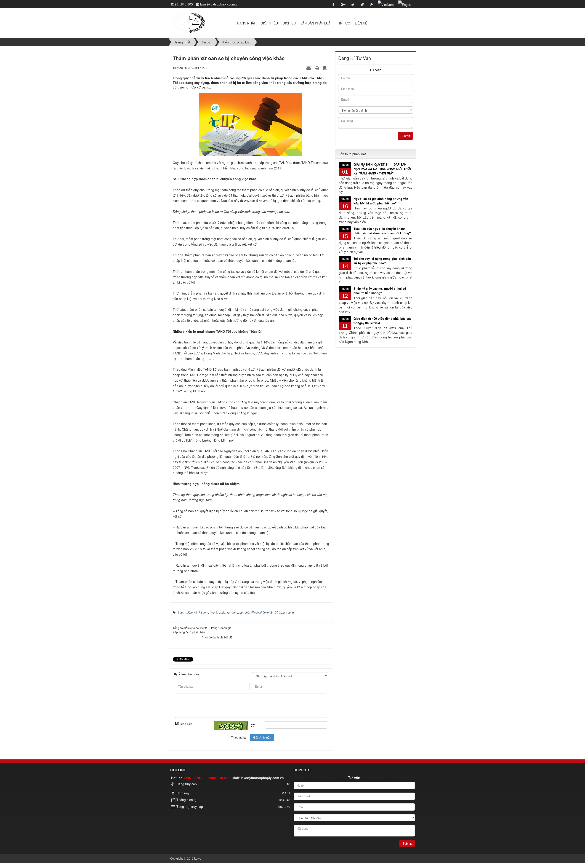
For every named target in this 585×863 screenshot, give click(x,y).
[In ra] (317, 67)
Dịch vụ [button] (289, 23)
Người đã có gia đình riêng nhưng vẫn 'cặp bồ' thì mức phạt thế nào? (381, 200)
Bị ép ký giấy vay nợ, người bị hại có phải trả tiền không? (380, 290)
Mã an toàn (183, 723)
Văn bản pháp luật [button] (316, 23)
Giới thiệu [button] (269, 23)
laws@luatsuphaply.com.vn (262, 777)
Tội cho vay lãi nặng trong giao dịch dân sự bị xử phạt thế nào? (382, 260)
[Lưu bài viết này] (325, 67)
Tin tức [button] (343, 23)
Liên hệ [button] (361, 23)
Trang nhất (245, 23)
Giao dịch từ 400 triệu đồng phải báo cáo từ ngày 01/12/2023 (383, 320)
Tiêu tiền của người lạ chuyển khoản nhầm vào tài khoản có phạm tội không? (382, 230)
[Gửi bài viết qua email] (309, 67)
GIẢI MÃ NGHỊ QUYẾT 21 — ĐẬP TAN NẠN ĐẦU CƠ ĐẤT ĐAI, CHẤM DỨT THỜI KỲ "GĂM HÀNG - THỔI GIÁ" (382, 168)
